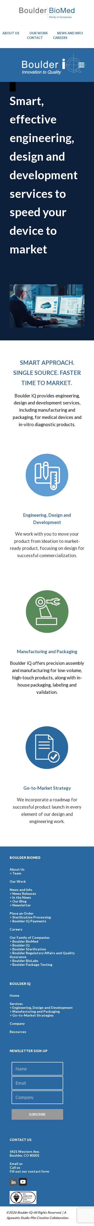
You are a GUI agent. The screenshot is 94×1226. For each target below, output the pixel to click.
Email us (16, 1163)
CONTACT (35, 38)
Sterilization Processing (31, 917)
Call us (15, 1167)
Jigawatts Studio (17, 1218)
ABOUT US (10, 33)
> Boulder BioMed (24, 941)
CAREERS (60, 38)
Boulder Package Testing (32, 964)
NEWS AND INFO (70, 33)
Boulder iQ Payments (29, 921)
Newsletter (21, 905)
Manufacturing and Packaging (36, 1011)
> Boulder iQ (20, 945)
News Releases (24, 893)
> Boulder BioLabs (24, 961)
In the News (21, 897)
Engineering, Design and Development (42, 1007)
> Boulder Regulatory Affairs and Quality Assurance (42, 955)
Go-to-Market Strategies (33, 1015)
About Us (17, 869)
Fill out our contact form (29, 1171)
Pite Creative (39, 1218)
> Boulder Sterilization (28, 949)
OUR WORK (38, 33)
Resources (18, 1032)
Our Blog (19, 901)
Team (16, 873)
